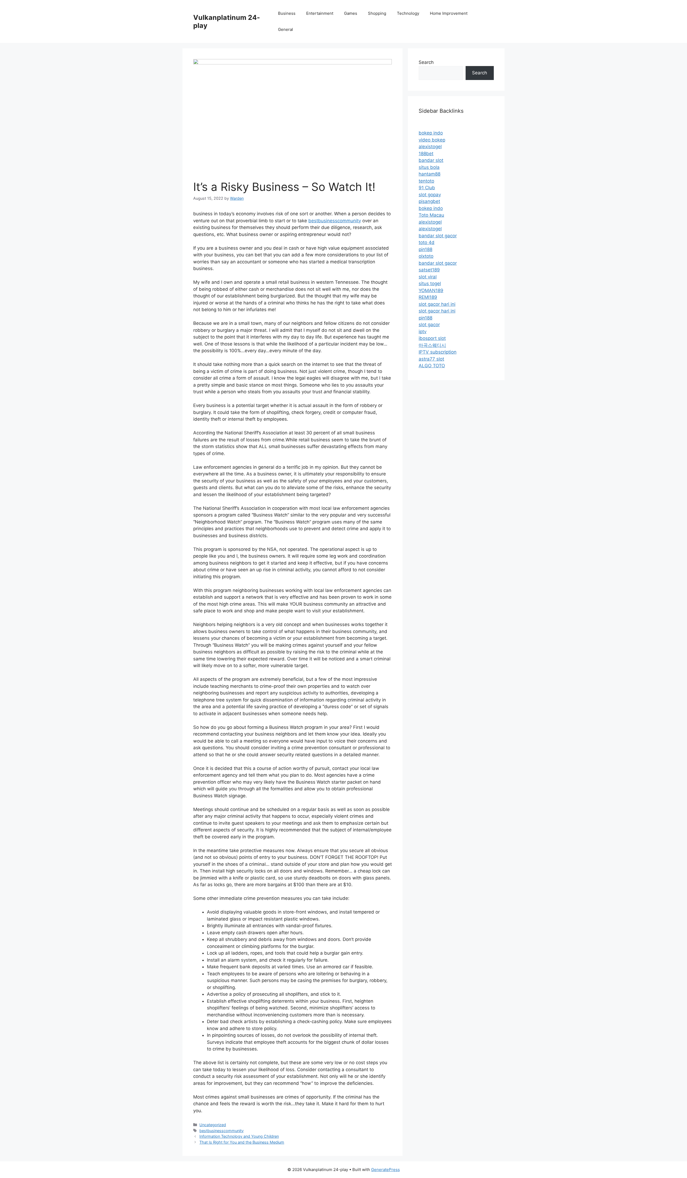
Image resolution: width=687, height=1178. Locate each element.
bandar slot (431, 160)
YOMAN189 (431, 290)
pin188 (425, 249)
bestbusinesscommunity (334, 220)
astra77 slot (431, 359)
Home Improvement (448, 13)
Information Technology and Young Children (239, 1136)
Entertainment (319, 13)
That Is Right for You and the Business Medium (241, 1142)
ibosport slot (432, 338)
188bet (426, 153)
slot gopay (430, 194)
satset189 (429, 269)
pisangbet (429, 201)
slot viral (428, 276)
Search (426, 62)
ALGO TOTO (432, 365)
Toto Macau (431, 215)
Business (286, 13)
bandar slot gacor (438, 235)
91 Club (427, 187)
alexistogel (430, 146)
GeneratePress (385, 1169)
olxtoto (426, 256)
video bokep (432, 140)
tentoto (426, 181)
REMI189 (428, 297)
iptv (422, 331)
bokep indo (431, 133)
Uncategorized (212, 1124)
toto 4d (426, 242)
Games (350, 13)
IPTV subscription (437, 352)
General (285, 29)
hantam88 (429, 174)
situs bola (429, 167)
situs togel (430, 283)
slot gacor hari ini (437, 304)
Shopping (377, 13)
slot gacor (429, 324)
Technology (408, 13)
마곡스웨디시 (432, 345)
